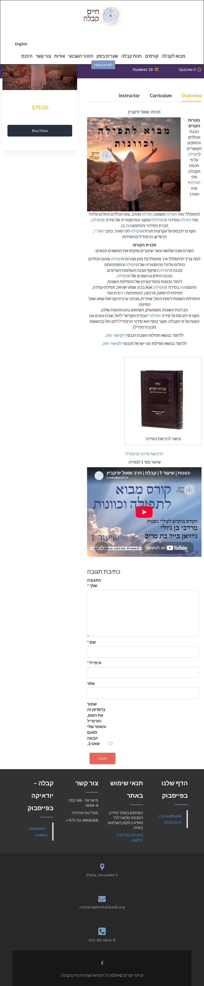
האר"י (99, 231)
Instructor (129, 95)
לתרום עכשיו (103, 65)
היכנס (26, 56)
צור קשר (43, 56)
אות (129, 225)
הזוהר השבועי (80, 56)
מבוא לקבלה (173, 56)
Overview (192, 95)
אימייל (94, 662)
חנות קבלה (131, 56)
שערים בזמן (107, 56)
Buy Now (40, 130)
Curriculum (161, 95)
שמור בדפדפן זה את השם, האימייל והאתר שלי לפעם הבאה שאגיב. (96, 724)
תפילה (193, 154)
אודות (59, 56)
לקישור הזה (115, 335)
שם (91, 642)
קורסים (151, 56)
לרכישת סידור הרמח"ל (144, 453)
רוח (122, 292)
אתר (91, 683)
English (21, 43)
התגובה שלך (94, 583)
